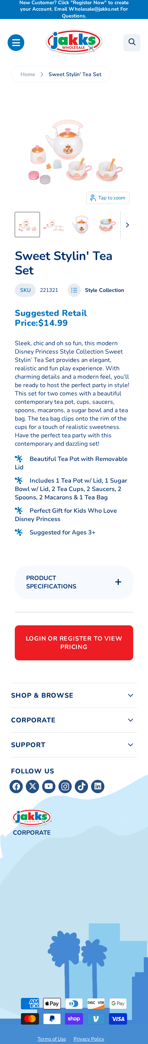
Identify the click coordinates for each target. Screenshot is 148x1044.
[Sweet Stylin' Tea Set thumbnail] (27, 224)
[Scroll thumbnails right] (126, 225)
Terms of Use (52, 1039)
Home (27, 74)
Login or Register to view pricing (74, 642)
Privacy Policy (89, 1039)
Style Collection (104, 290)
